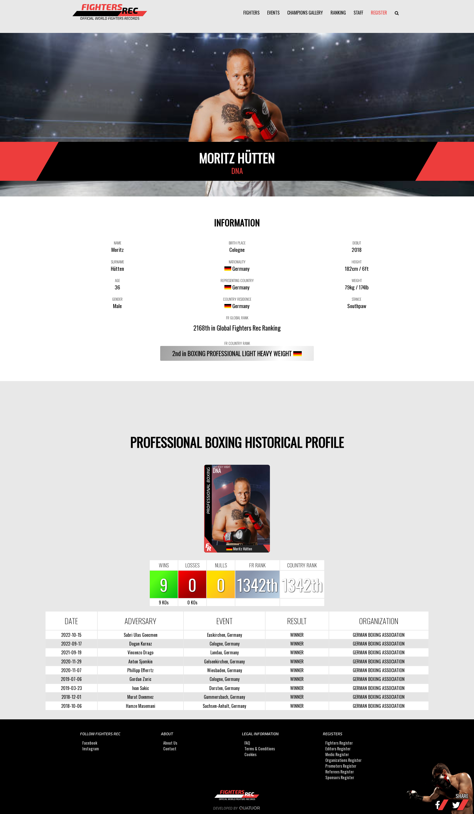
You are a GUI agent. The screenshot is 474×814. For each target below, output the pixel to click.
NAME (117, 243)
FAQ (247, 742)
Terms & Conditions (259, 748)
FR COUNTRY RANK (237, 343)
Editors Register (338, 748)
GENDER (117, 299)
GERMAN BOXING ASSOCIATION (379, 635)
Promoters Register (340, 765)
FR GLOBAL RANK (237, 317)
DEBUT (356, 243)
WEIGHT (357, 280)
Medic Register (337, 754)
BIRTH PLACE (237, 243)
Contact (169, 748)
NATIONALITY (237, 261)
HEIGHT (357, 261)
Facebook (89, 742)
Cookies (250, 754)
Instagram (90, 748)
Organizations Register (343, 760)
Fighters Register (339, 742)
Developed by (225, 808)
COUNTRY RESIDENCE (237, 299)
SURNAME (117, 261)
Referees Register (339, 771)
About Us (170, 742)
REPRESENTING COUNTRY (237, 280)
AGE (117, 280)
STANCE (356, 299)
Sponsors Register (339, 777)
